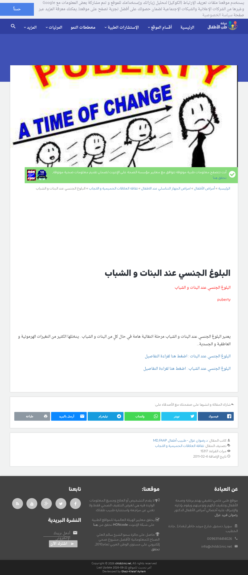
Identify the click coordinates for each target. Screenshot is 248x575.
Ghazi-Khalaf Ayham (133, 571)
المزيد (32, 27)
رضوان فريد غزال (226, 515)
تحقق (155, 549)
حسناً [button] (17, 9)
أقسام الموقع (161, 27)
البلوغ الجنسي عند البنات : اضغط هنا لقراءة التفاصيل (188, 356)
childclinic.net (123, 563)
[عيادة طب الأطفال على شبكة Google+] (46, 503)
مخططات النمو (82, 27)
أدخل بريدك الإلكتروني (62, 536)
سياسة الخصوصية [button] (217, 15)
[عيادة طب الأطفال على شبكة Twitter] (61, 503)
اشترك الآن (58, 544)
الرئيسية (187, 27)
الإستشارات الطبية (123, 27)
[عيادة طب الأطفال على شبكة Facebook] (75, 503)
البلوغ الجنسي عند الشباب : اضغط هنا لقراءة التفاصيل (187, 368)
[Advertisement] (119, 229)
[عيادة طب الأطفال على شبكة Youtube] (32, 503)
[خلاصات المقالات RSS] (17, 503)
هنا (95, 524)
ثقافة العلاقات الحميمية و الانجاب (179, 446)
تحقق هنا (219, 178)
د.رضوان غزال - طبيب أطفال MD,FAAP (180, 440)
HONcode (120, 524)
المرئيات (55, 27)
